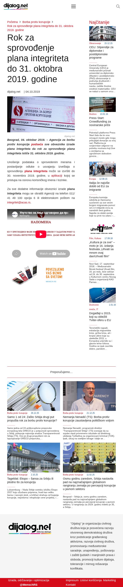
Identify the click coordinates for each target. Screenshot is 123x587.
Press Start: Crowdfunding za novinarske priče (100, 121)
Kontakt (71, 584)
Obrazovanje (95, 43)
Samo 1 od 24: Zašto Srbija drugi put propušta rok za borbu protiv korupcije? (32, 418)
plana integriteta (36, 171)
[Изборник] (73, 6)
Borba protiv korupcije (17, 413)
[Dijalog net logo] (16, 6)
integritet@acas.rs (18, 202)
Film (91, 238)
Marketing (109, 580)
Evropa (92, 179)
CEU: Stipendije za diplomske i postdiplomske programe (101, 52)
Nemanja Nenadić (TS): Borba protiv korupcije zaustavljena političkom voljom (88, 418)
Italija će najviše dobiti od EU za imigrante (99, 186)
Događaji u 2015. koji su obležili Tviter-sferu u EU (100, 317)
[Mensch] (41, 263)
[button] (118, 6)
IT (97, 309)
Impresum (72, 580)
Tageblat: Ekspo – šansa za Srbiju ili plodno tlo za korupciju (30, 480)
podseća (37, 144)
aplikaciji (56, 175)
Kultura (97, 238)
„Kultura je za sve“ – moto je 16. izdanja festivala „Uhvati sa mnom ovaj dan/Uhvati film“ (102, 249)
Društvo (92, 114)
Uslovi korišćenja (91, 580)
